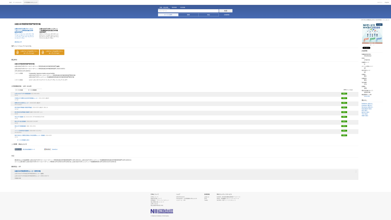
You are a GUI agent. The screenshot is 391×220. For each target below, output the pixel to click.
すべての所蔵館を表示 (23, 140)
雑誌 (208, 14)
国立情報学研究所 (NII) (157, 205)
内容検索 (182, 7)
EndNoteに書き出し (367, 105)
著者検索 (174, 7)
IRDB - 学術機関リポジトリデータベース (228, 198)
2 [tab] (375, 45)
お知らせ (206, 197)
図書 (188, 14)
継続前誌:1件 (18, 42)
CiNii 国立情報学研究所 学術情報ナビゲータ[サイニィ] (4, 2)
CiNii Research (180, 197)
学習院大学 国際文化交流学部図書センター (26, 98)
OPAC (344, 93)
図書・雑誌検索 (164, 7)
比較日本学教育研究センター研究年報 (28, 171)
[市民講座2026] (372, 33)
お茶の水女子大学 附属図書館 (23, 93)
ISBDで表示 (365, 115)
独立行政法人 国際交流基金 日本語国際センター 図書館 (30, 135)
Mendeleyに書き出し (367, 107)
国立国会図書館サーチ (29, 149)
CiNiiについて (154, 197)
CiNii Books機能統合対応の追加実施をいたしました (375, 20)
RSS (205, 198)
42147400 (367, 96)
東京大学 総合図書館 (20, 121)
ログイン (379, 2)
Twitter (206, 200)
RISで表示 (364, 110)
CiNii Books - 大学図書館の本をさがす (186, 198)
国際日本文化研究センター (22, 103)
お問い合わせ (154, 203)
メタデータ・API (180, 200)
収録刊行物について (156, 198)
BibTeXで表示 (365, 112)
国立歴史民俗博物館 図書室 (22, 112)
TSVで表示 (365, 114)
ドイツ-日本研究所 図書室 (22, 130)
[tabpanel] (372, 33)
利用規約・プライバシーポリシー (160, 200)
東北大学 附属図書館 (20, 126)
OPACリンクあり (348, 90)
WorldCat (54, 149)
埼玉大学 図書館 (19, 117)
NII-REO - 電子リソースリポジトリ (226, 200)
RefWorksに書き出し (367, 103)
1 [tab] (372, 45)
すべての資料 (168, 14)
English (387, 2)
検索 (225, 11)
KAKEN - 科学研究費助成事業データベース (228, 197)
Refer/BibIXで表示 (367, 109)
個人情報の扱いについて (157, 202)
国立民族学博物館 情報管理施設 (23, 107)
